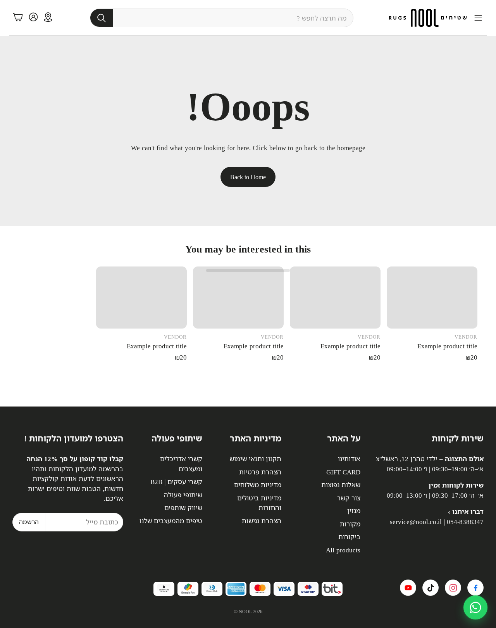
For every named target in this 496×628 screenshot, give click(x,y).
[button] (221, 18)
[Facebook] (475, 588)
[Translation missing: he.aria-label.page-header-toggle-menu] (478, 17)
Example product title (447, 345)
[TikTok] (430, 588)
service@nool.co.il (416, 521)
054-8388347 (465, 521)
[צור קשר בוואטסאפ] (475, 607)
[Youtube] (408, 588)
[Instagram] (453, 588)
